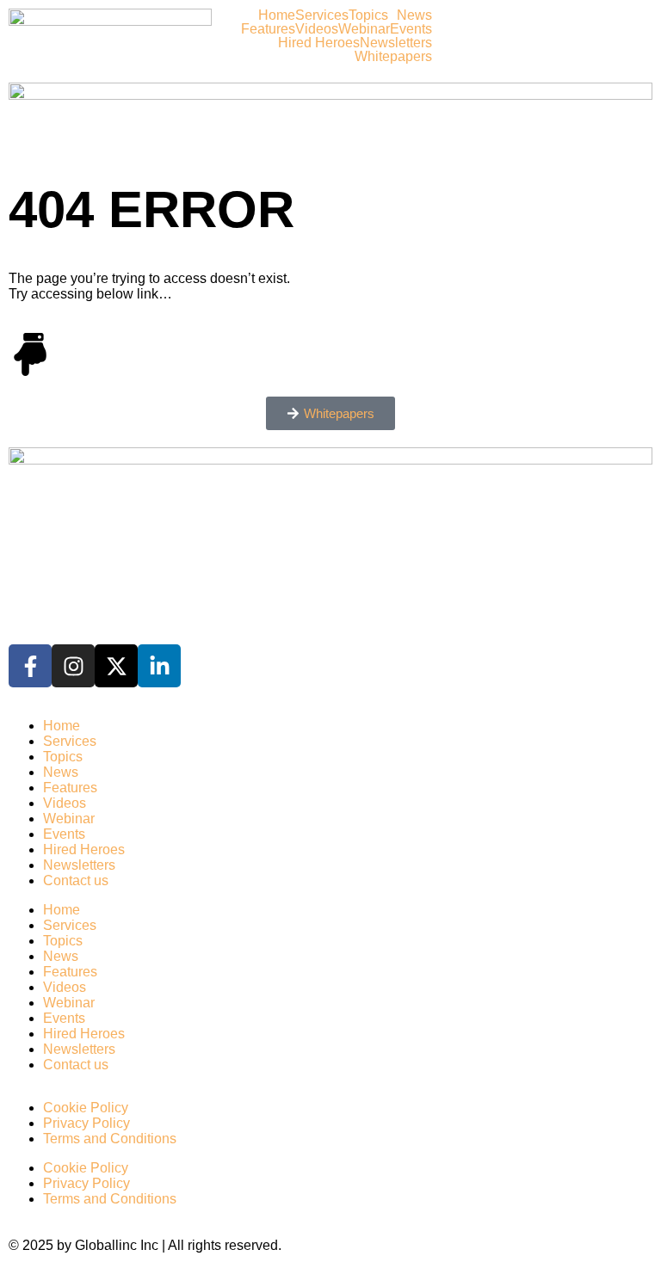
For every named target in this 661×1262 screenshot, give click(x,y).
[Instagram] (73, 665)
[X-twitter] (116, 665)
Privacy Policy (86, 1123)
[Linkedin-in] (159, 665)
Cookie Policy (85, 1107)
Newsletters (396, 43)
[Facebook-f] (30, 665)
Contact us (75, 880)
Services (322, 15)
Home (276, 15)
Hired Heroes (319, 43)
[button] (373, 15)
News (414, 15)
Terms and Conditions (109, 1138)
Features (268, 29)
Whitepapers (393, 57)
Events (411, 29)
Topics (368, 15)
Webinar (364, 29)
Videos (316, 29)
